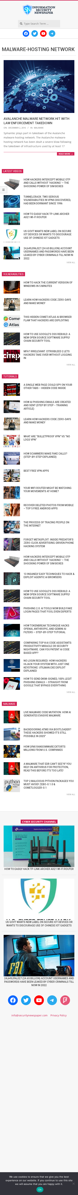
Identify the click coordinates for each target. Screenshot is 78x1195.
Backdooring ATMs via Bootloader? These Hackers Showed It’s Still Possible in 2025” (47, 733)
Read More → (66, 153)
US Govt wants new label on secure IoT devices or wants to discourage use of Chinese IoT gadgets (47, 234)
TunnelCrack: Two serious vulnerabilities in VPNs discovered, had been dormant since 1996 (47, 200)
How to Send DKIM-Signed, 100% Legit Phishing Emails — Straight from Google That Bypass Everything (48, 682)
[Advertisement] (39, 1065)
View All (71, 262)
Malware (39, 127)
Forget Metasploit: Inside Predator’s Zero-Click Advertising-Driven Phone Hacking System (49, 543)
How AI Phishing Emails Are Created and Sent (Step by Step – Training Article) (47, 405)
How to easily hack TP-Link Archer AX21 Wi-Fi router (39, 869)
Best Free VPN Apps (36, 470)
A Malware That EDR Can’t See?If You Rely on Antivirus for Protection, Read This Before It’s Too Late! (47, 767)
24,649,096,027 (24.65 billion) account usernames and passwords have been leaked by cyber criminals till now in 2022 (39, 981)
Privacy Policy (58, 1015)
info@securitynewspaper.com (29, 1015)
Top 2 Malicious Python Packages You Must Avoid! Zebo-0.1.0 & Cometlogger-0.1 (49, 784)
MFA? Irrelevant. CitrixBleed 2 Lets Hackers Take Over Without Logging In (48, 354)
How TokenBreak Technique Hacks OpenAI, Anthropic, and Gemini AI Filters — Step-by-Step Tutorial (46, 629)
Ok (40, 1189)
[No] (73, 1183)
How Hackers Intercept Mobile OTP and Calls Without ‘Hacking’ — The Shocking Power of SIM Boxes (47, 183)
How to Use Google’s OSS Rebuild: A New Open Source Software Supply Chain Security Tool (47, 337)
